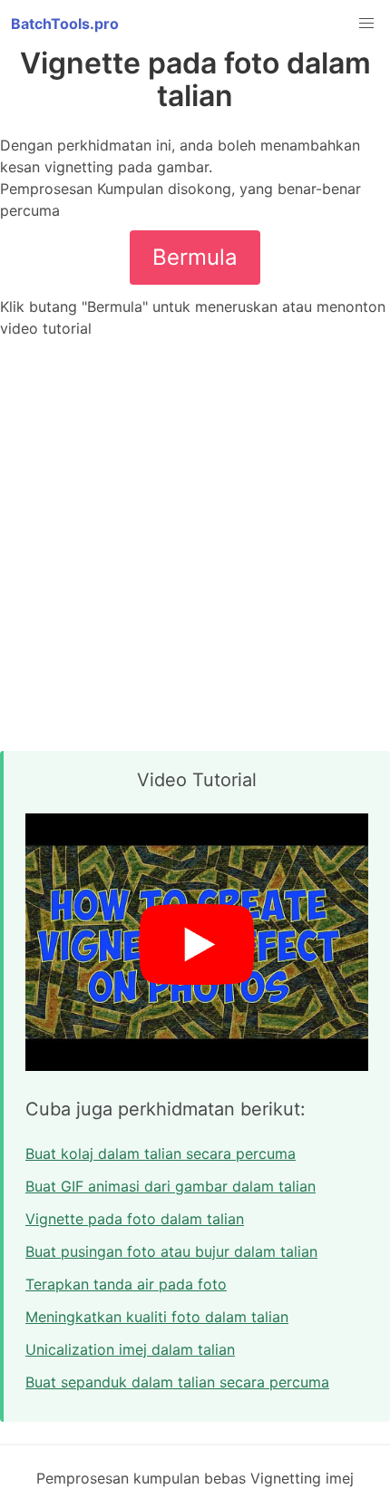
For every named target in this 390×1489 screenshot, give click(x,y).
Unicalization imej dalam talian (130, 1349)
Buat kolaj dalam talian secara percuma (160, 1153)
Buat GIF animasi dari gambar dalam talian (170, 1186)
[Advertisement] (195, 545)
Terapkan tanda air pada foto (126, 1284)
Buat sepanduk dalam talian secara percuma (177, 1382)
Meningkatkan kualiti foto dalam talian (156, 1317)
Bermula (195, 257)
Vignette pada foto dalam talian (134, 1219)
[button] (366, 23)
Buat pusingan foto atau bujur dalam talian (171, 1251)
